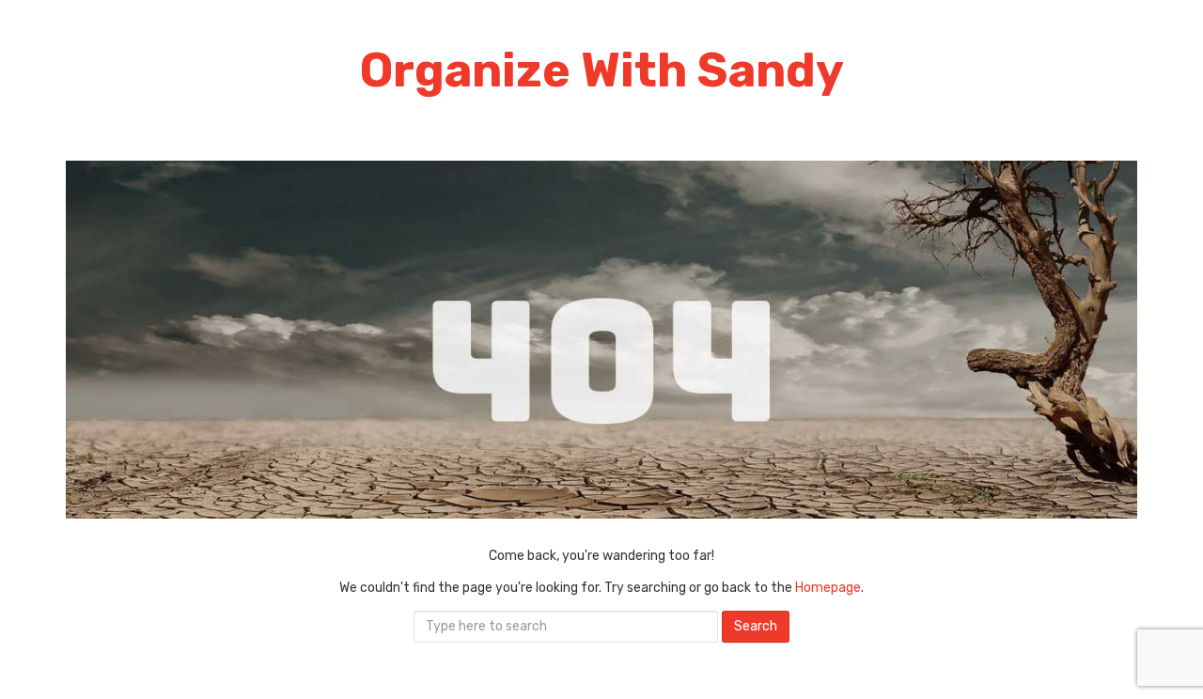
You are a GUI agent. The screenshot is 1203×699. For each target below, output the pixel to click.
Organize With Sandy (602, 70)
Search (755, 626)
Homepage (828, 588)
